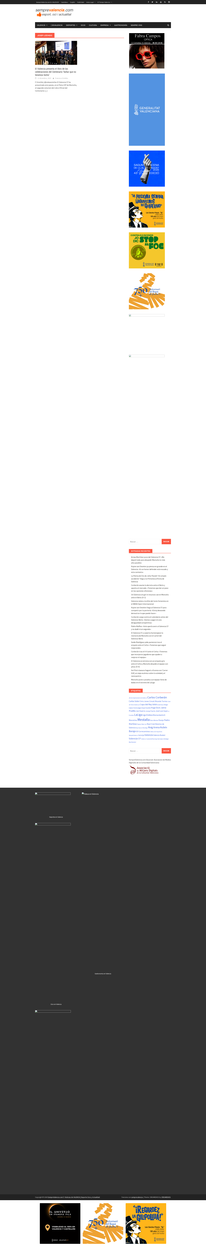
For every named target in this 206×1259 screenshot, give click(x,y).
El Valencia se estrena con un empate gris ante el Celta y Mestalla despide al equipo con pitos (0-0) (149, 664)
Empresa (104, 25)
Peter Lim (144, 724)
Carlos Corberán (157, 697)
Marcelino (133, 720)
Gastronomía (120, 25)
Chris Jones (144, 701)
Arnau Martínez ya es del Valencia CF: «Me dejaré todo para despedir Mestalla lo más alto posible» (148, 560)
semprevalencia (137, 1197)
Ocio (83, 25)
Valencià (41, 25)
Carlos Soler (134, 701)
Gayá (143, 708)
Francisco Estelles (61, 78)
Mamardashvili (159, 715)
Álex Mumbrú (132, 742)
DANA (154, 704)
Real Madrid (139, 728)
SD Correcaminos (143, 731)
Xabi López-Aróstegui (163, 739)
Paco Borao (154, 720)
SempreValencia (133, 735)
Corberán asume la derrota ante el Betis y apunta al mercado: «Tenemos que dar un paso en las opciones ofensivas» (149, 588)
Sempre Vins (136, 25)
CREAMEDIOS (166, 1197)
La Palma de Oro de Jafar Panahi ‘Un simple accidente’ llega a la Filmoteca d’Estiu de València (148, 579)
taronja (141, 735)
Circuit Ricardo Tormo (158, 701)
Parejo (161, 720)
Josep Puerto (150, 711)
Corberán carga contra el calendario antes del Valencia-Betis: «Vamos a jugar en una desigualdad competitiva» (149, 620)
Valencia (148, 734)
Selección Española (156, 731)
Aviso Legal (90, 2)
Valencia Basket (159, 735)
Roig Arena (154, 727)
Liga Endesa (148, 715)
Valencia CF (135, 738)
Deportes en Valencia (56, 817)
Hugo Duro (155, 707)
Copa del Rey (146, 704)
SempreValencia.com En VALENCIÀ (47, 2)
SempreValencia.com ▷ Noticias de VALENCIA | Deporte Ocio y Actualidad (74, 1197)
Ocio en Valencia (56, 1004)
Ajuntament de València (140, 698)
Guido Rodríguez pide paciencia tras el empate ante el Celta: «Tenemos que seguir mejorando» (148, 645)
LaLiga (138, 715)
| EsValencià (56, 25)
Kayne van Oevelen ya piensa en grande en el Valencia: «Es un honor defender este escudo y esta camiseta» (149, 569)
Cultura (93, 25)
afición (131, 698)
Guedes (148, 708)
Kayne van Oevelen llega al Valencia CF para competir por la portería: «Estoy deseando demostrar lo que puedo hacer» (148, 610)
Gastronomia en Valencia (103, 974)
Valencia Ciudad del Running (149, 739)
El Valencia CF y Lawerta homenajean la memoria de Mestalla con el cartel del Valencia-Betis (147, 636)
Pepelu (139, 724)
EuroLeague (137, 708)
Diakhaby (160, 705)
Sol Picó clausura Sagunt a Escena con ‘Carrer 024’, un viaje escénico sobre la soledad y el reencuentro (149, 673)
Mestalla (143, 719)
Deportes (70, 25)
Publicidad (80, 2)
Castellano (64, 2)
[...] (46, 91)
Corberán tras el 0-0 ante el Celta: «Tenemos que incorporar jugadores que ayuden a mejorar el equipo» (149, 654)
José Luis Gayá (161, 711)
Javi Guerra (140, 711)
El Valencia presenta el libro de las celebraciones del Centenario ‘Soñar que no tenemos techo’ (55, 71)
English (72, 2)
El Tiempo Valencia (104, 2)
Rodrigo (145, 728)
